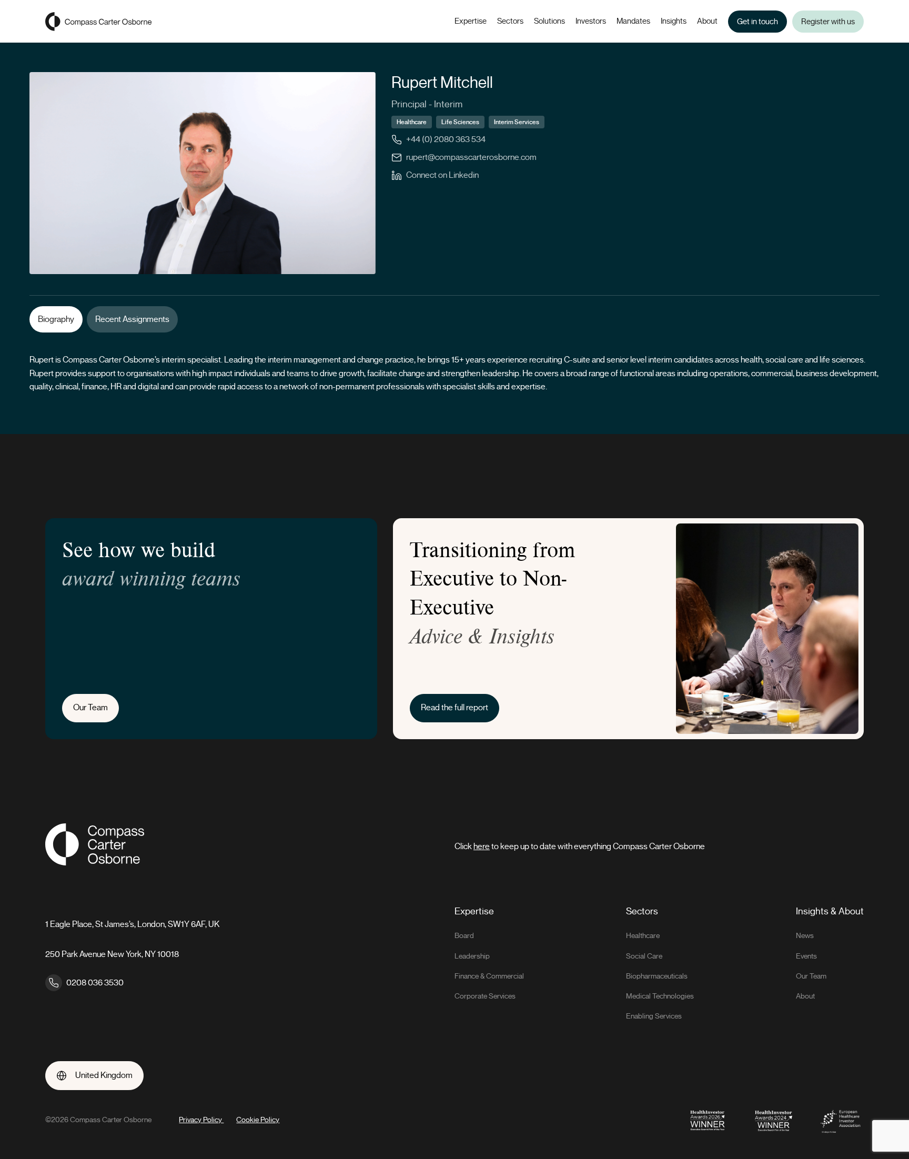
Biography (56, 319)
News (805, 935)
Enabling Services (654, 1016)
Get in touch (757, 21)
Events (806, 956)
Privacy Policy (201, 1119)
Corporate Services (485, 996)
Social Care (644, 956)
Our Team (90, 707)
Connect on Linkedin (442, 175)
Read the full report (454, 707)
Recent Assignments (132, 319)
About (805, 996)
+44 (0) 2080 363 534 (446, 139)
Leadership (472, 956)
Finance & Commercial (489, 976)
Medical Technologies (660, 996)
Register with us (828, 21)
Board (464, 935)
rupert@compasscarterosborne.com (471, 157)
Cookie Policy (257, 1119)
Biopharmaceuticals (657, 976)
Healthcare (643, 935)
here (481, 846)
